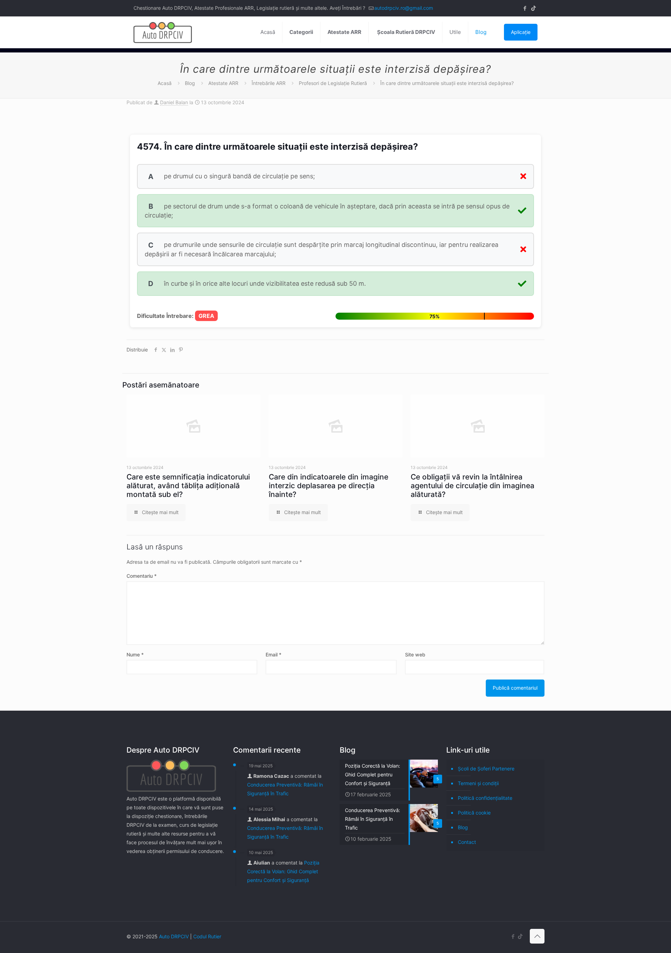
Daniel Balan (174, 102)
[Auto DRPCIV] (163, 32)
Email (273, 654)
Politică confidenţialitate (485, 798)
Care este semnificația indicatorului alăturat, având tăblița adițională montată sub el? (188, 485)
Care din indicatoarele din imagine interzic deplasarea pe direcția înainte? (328, 485)
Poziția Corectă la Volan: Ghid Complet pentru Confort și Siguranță (283, 871)
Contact (467, 842)
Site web (415, 654)
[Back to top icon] (537, 936)
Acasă (165, 83)
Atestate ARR (223, 83)
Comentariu (142, 576)
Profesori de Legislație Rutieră (333, 83)
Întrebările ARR (269, 83)
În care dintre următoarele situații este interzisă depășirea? (447, 83)
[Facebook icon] (524, 8)
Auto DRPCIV (174, 936)
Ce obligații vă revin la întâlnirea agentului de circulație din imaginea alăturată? (472, 485)
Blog (190, 83)
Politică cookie (474, 813)
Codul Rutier (207, 936)
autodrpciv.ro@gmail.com (403, 8)
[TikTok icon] (533, 8)
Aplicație (521, 32)
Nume (135, 654)
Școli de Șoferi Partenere (486, 768)
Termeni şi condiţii (478, 783)
